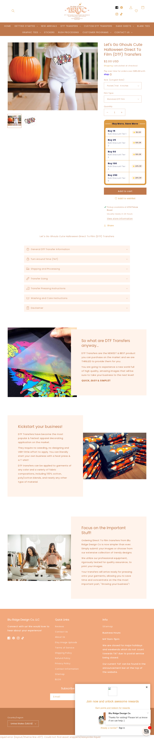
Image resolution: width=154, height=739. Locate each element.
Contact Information (67, 668)
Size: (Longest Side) (114, 79)
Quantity (108, 106)
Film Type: (109, 93)
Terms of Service (64, 647)
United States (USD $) (22, 723)
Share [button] (110, 225)
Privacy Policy (62, 663)
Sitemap (60, 674)
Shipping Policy (63, 652)
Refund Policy (62, 658)
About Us (60, 637)
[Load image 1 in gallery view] (14, 121)
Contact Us (61, 631)
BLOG (58, 679)
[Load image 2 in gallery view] (30, 121)
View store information (120, 218)
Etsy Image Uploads (66, 642)
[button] (13, 11)
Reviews (59, 626)
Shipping (108, 65)
